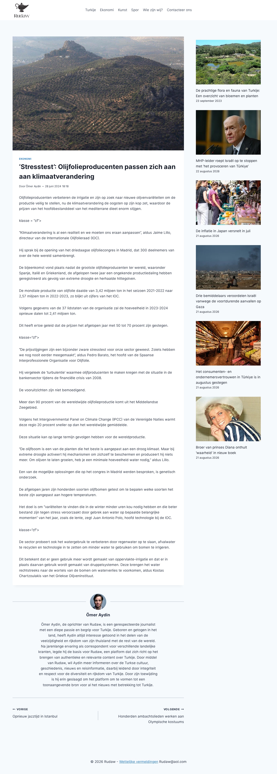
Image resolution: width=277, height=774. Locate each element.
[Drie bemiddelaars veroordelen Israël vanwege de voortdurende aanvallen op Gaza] (230, 267)
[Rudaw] (22, 10)
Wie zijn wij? (153, 10)
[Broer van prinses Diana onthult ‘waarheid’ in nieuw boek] (230, 419)
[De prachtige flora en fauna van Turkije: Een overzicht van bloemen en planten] (230, 62)
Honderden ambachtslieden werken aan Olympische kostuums (151, 716)
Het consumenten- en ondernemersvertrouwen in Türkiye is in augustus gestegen (228, 377)
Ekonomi (107, 10)
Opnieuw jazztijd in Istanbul (35, 713)
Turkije (90, 10)
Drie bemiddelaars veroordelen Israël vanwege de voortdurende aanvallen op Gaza (228, 301)
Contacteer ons (179, 10)
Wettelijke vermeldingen (138, 762)
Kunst (122, 10)
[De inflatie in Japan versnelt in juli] (230, 202)
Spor (135, 10)
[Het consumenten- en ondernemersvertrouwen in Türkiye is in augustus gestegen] (230, 343)
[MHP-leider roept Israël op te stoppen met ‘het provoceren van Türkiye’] (230, 132)
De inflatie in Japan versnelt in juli (223, 231)
